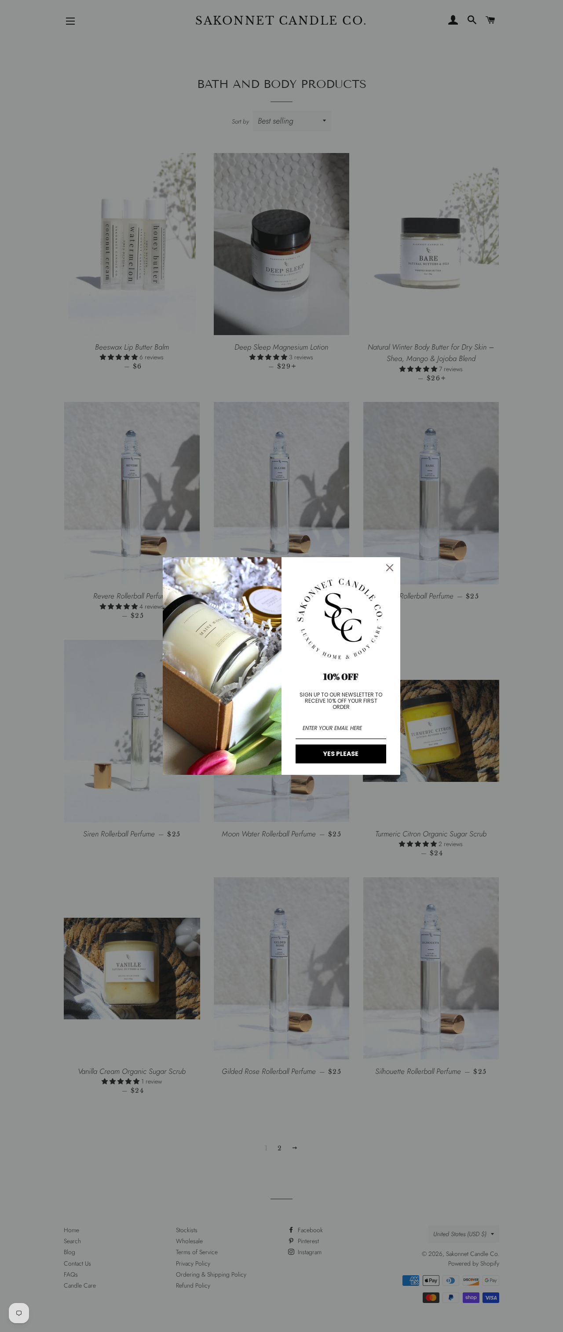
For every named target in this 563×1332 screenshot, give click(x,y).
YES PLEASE (340, 753)
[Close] (389, 567)
